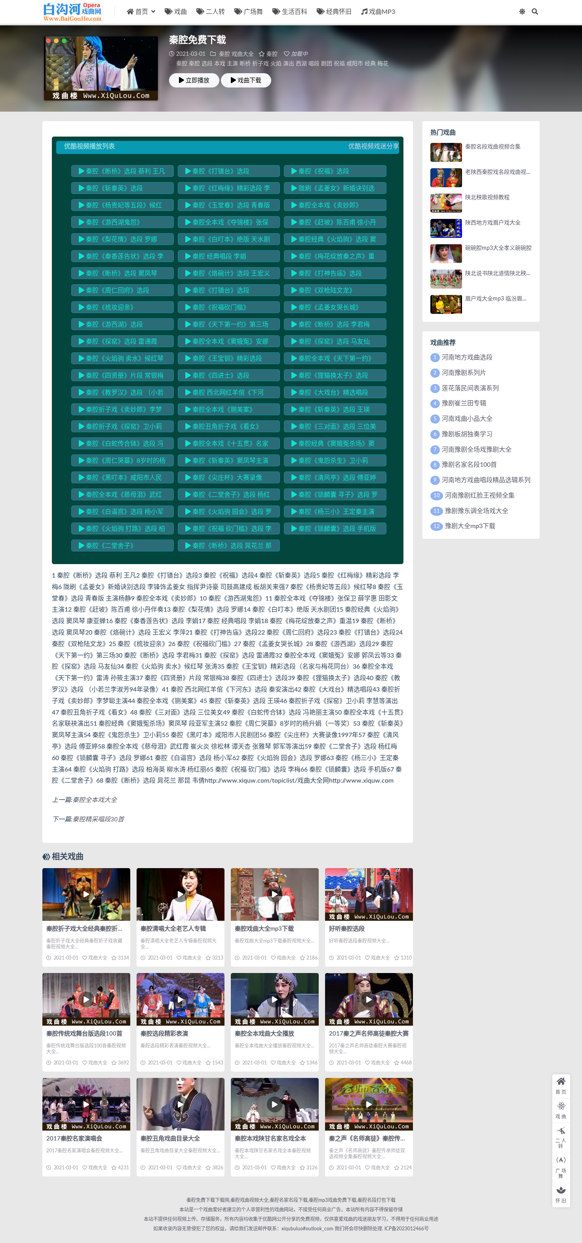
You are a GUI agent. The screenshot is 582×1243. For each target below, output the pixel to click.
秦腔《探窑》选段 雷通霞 (120, 341)
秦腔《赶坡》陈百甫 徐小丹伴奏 (333, 223)
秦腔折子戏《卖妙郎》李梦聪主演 (120, 411)
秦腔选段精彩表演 (164, 1034)
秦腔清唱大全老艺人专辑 (173, 929)
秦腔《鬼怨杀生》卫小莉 (332, 461)
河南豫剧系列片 (464, 373)
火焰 (275, 64)
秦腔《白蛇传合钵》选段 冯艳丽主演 (121, 445)
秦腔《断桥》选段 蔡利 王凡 (124, 171)
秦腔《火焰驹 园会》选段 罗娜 (228, 513)
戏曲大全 (243, 54)
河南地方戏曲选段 (467, 357)
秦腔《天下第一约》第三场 (229, 324)
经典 (370, 64)
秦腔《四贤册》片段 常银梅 (124, 376)
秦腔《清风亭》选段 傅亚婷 (336, 478)
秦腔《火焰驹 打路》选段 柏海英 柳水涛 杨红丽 (122, 530)
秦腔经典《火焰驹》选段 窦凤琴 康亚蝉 (333, 240)
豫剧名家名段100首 (469, 465)
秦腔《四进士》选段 (220, 376)
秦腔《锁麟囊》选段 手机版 (336, 529)
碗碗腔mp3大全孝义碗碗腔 (498, 248)
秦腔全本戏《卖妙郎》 (329, 205)
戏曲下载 (249, 80)
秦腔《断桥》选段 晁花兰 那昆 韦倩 (228, 547)
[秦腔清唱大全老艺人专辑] (180, 894)
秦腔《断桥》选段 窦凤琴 (120, 273)
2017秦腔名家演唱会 (74, 1139)
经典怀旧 (339, 12)
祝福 (339, 64)
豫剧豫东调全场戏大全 (476, 511)
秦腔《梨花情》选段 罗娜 (120, 239)
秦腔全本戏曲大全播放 (264, 1034)
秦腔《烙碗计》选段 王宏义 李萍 (227, 274)
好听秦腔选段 (347, 929)
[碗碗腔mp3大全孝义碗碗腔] (446, 253)
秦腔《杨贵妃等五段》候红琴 (120, 206)
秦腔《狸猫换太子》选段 (332, 376)
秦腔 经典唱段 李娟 (218, 256)
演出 (288, 64)
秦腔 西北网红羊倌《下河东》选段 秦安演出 (224, 394)
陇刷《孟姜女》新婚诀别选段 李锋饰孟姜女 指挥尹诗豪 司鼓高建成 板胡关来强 (334, 189)
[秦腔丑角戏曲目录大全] (180, 1104)
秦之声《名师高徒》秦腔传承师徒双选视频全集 (391, 1139)
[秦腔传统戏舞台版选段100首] (86, 999)
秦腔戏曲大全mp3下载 (264, 929)
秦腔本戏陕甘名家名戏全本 (270, 1139)
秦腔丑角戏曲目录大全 (170, 1139)
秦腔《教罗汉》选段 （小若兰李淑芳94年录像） (121, 394)
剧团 (326, 64)
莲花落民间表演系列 (470, 388)
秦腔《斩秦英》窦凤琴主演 (229, 461)
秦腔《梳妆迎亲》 (110, 307)
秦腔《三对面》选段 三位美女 (333, 428)
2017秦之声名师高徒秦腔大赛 (369, 1034)
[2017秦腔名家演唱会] (86, 1104)
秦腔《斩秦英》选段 (113, 188)
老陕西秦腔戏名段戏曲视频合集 (504, 172)
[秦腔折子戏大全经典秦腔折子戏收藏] (86, 894)
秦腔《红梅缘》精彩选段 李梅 (227, 189)
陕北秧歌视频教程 (487, 197)
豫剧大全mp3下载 (470, 526)
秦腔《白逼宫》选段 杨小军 (124, 512)
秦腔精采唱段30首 (98, 819)
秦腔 (224, 54)
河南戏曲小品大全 (467, 419)
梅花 (382, 64)
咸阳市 (354, 64)
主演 (232, 64)
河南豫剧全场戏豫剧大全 (477, 450)
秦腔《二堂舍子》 (110, 546)
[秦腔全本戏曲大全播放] (275, 999)
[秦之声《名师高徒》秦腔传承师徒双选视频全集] (369, 1104)
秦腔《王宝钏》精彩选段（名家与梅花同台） (223, 359)
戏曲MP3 (382, 12)
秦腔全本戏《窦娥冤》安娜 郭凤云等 (226, 342)
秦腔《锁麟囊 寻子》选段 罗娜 (334, 496)
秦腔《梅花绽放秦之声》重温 (333, 257)
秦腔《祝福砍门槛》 (220, 307)
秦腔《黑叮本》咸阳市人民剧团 (120, 479)
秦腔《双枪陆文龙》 (326, 290)
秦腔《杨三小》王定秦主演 (336, 512)
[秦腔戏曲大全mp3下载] (275, 894)
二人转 (215, 12)
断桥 (245, 64)
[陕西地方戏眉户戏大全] (446, 228)
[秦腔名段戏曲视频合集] (446, 152)
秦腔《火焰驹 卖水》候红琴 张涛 (121, 359)
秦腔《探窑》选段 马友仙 (333, 341)
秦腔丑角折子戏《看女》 (226, 427)
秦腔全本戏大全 (94, 800)
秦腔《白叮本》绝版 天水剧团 (227, 240)
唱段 (314, 64)
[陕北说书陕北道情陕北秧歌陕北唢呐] (446, 279)
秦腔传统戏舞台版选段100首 (84, 1034)
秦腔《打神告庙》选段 (329, 273)
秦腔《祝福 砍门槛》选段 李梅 (228, 530)
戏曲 (180, 12)
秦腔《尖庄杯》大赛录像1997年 (223, 479)
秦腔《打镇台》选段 (220, 171)
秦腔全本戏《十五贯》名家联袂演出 (226, 445)
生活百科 (294, 12)
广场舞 (253, 12)
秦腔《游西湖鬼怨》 (113, 222)
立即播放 (197, 80)
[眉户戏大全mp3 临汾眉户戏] (446, 304)
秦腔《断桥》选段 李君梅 (333, 324)
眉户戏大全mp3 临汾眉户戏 (499, 299)
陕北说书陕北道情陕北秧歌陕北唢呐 (509, 273)
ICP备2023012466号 (406, 1228)
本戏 (219, 64)
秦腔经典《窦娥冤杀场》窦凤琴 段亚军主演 (333, 445)
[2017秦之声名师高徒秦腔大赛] (369, 999)
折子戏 (260, 64)
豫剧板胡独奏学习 (467, 434)
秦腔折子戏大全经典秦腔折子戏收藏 (93, 929)
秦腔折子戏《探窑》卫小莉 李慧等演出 (120, 428)
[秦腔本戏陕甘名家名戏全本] (275, 1104)
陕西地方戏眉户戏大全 (493, 223)
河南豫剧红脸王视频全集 (480, 495)
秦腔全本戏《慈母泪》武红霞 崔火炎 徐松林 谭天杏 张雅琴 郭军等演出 (120, 496)
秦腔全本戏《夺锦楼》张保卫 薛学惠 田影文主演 (226, 223)
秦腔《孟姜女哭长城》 (329, 307)
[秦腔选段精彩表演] (180, 999)
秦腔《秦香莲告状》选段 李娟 (121, 257)
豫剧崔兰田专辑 (464, 403)
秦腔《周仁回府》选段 (116, 290)
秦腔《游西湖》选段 (113, 324)
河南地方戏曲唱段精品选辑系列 (486, 480)
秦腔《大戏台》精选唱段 (332, 393)
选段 (207, 64)
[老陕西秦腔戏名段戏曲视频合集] (446, 177)
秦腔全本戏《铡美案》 (223, 410)
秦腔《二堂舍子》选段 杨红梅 (227, 496)
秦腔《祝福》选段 (323, 171)
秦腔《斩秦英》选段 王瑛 (333, 410)
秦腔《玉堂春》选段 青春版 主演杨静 (227, 206)
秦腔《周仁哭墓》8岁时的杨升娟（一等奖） (122, 462)
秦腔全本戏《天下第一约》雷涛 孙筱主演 (333, 359)
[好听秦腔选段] (369, 894)
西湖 (301, 64)
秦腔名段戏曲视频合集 (493, 147)
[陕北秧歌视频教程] (446, 203)
